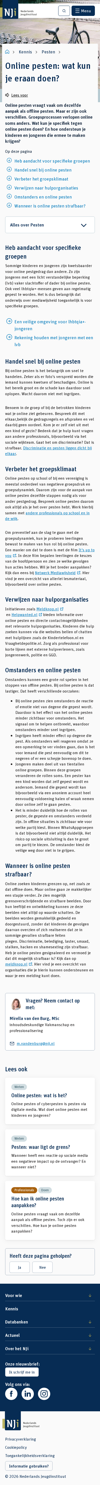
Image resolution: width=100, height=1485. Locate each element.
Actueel (12, 1335)
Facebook (11, 1394)
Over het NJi (16, 1348)
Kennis (11, 1309)
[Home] (7, 52)
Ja (19, 1267)
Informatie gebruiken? (29, 1466)
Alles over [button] (27, 225)
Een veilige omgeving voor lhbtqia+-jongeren (50, 325)
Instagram (44, 1394)
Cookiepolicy (16, 1447)
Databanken (16, 1322)
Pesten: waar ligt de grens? (50, 1152)
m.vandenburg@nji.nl (36, 1043)
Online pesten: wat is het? (50, 1101)
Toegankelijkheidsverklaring (30, 1455)
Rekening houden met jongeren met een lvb (53, 340)
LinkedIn (28, 1394)
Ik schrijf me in (22, 1372)
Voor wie (13, 1295)
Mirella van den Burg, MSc (34, 1018)
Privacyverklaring (20, 1439)
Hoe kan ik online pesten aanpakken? (50, 1210)
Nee (42, 1267)
